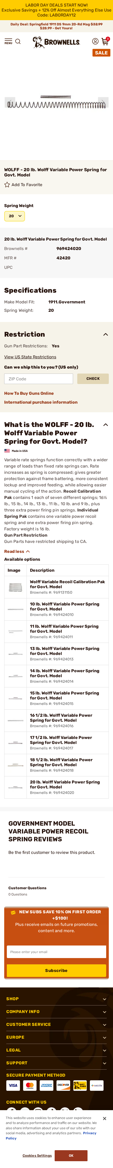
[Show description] (17, 551)
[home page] (56, 42)
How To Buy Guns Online (29, 393)
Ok (71, 1156)
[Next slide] (103, 102)
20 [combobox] (11, 216)
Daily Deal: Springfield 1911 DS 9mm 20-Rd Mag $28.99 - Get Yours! (56, 26)
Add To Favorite (27, 184)
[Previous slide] (10, 102)
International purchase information (41, 402)
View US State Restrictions (30, 356)
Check (93, 378)
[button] (8, 41)
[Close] (104, 1118)
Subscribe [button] (56, 970)
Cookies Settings (37, 1156)
